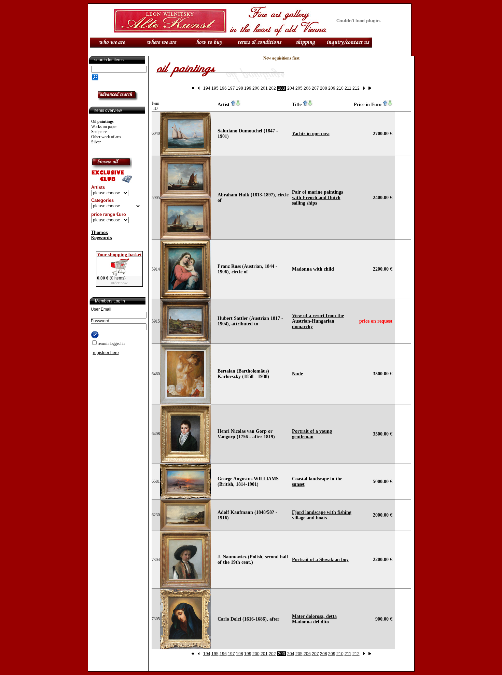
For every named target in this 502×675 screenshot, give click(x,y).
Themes (99, 232)
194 (206, 88)
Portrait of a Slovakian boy (320, 559)
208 (323, 88)
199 (247, 88)
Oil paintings (102, 121)
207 (315, 88)
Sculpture (99, 131)
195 (215, 88)
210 (340, 88)
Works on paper (104, 126)
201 (264, 88)
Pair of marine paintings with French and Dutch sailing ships (317, 198)
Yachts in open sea (311, 133)
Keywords (101, 237)
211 (348, 88)
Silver (96, 142)
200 (256, 88)
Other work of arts (106, 136)
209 (331, 88)
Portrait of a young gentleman (312, 434)
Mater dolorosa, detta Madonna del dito (314, 619)
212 (356, 88)
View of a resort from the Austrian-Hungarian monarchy (318, 321)
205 (299, 88)
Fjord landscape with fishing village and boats (321, 515)
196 (223, 88)
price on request (375, 321)
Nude (297, 373)
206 (307, 88)
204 (290, 88)
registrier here (106, 352)
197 (231, 88)
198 (239, 88)
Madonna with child (313, 269)
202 (272, 88)
